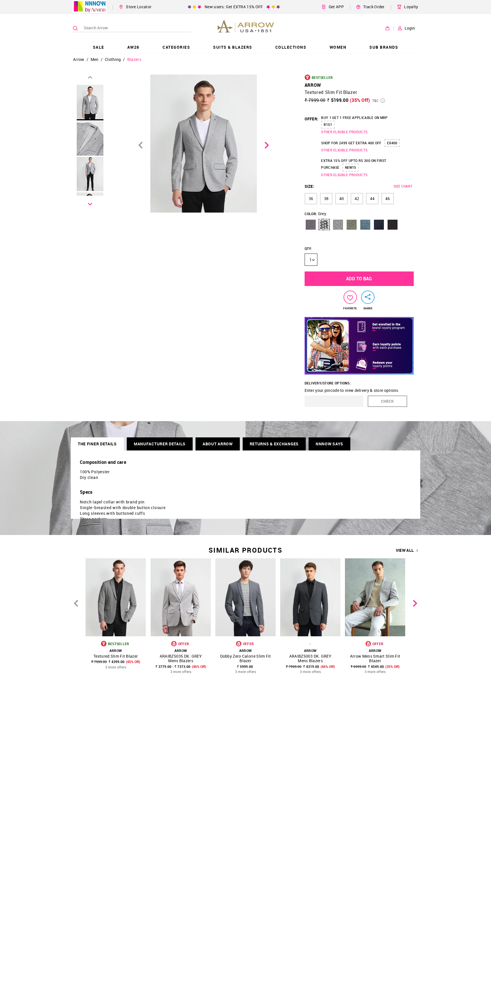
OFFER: (312, 119)
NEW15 (350, 167)
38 (326, 198)
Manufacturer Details (160, 443)
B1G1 (328, 124)
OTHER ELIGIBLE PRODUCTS (344, 131)
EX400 (392, 143)
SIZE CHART (403, 186)
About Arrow (218, 443)
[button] (310, 224)
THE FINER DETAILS (97, 443)
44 (372, 198)
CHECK (387, 401)
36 (311, 198)
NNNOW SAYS (329, 443)
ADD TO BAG (359, 278)
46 (387, 198)
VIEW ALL (405, 550)
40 (341, 198)
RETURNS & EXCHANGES (274, 443)
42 (357, 198)
